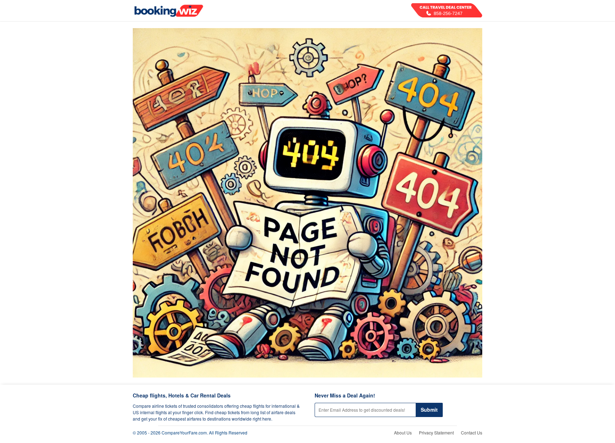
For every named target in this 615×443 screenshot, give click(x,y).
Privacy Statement (436, 432)
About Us (403, 432)
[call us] (446, 10)
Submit (429, 409)
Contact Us (471, 432)
